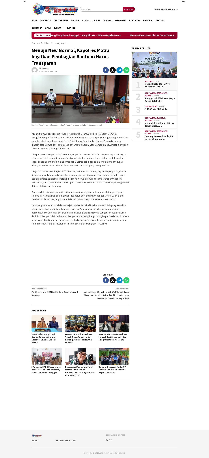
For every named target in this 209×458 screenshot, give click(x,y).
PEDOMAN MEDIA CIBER (65, 440)
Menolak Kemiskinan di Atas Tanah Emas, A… (159, 124)
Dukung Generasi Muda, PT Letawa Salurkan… (159, 137)
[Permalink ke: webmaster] (35, 69)
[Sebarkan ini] (106, 70)
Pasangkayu (162, 93)
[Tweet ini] (113, 70)
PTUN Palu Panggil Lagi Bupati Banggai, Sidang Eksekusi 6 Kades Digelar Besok (73, 35)
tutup (26, 1)
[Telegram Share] (119, 70)
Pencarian (128, 9)
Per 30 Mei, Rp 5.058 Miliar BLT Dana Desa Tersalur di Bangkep (55, 291)
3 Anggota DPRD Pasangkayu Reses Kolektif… (160, 99)
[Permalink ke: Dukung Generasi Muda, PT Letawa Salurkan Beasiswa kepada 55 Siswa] (114, 356)
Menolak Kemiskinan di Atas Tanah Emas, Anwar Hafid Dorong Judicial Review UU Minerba (79, 338)
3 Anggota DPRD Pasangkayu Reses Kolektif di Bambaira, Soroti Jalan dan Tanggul (46, 370)
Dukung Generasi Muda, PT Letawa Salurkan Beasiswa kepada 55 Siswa (112, 370)
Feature (148, 106)
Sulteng (148, 81)
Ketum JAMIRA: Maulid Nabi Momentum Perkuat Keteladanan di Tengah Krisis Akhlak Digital (80, 371)
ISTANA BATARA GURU (156, 108)
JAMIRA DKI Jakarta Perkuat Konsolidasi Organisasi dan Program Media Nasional (113, 337)
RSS (110, 440)
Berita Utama (150, 93)
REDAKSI (35, 440)
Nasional (161, 118)
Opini (154, 106)
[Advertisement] (16, 46)
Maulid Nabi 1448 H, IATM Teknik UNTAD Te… (157, 85)
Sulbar (148, 95)
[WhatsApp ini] (126, 70)
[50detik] (56, 9)
